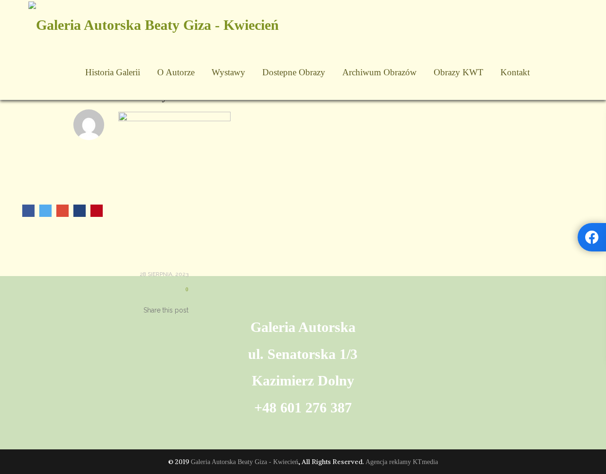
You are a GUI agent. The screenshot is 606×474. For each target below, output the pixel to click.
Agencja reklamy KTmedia (401, 461)
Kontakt (515, 72)
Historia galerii (112, 72)
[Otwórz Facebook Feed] (592, 237)
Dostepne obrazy (293, 72)
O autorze (176, 72)
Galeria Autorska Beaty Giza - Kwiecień (244, 461)
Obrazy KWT (458, 72)
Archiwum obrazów (379, 72)
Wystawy (228, 72)
